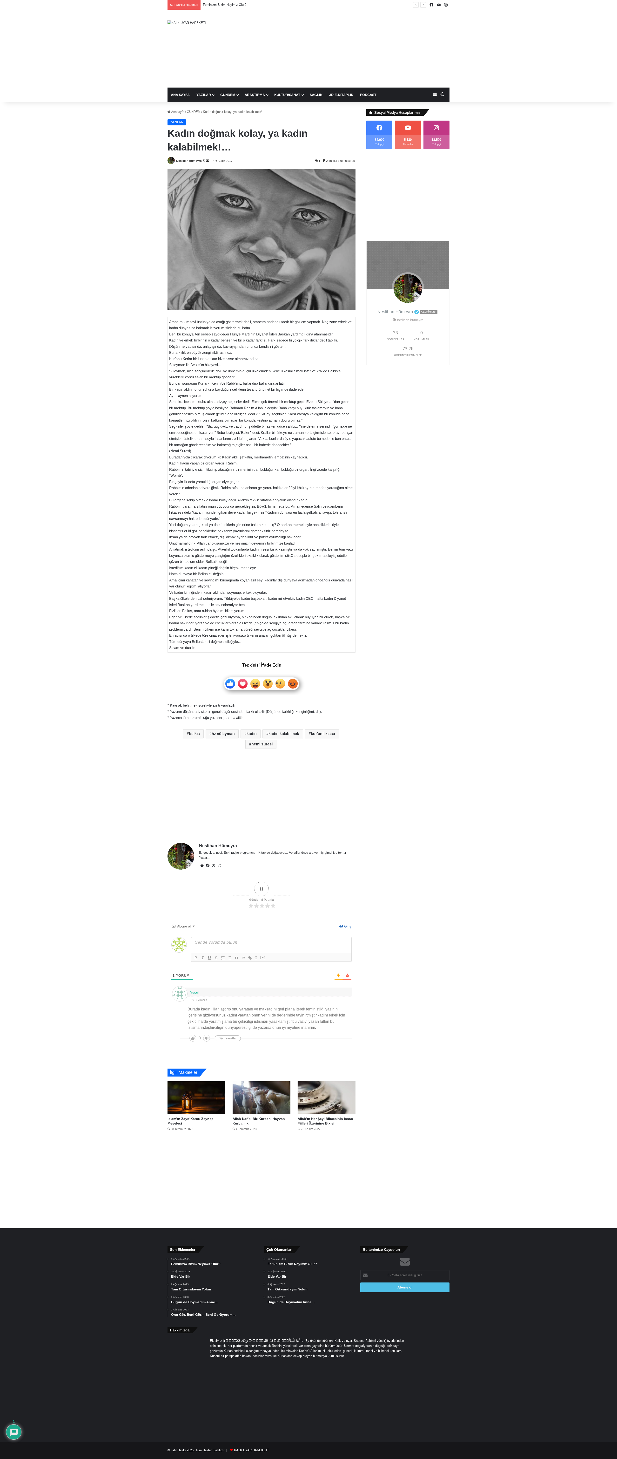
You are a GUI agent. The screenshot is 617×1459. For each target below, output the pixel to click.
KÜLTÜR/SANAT (287, 95)
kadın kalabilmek (283, 734)
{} (256, 957)
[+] (263, 957)
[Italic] (202, 958)
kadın (252, 734)
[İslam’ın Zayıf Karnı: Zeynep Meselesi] (196, 1097)
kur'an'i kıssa (323, 734)
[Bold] (196, 958)
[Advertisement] (356, 49)
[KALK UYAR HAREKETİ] (187, 22)
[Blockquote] (236, 958)
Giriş (347, 926)
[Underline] (209, 958)
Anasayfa (177, 112)
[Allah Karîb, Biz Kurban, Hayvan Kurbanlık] (261, 1097)
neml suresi (262, 744)
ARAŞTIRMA (255, 95)
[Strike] (216, 958)
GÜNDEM (227, 95)
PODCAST (368, 95)
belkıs (194, 734)
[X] (213, 865)
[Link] (250, 958)
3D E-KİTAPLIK (341, 95)
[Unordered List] (229, 958)
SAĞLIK (316, 95)
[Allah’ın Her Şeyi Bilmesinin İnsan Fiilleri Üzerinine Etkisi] (326, 1097)
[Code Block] (243, 958)
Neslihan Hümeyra (189, 161)
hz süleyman (223, 734)
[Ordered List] (223, 958)
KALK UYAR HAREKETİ (251, 1450)
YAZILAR (203, 95)
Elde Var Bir (211, 5)
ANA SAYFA (180, 95)
